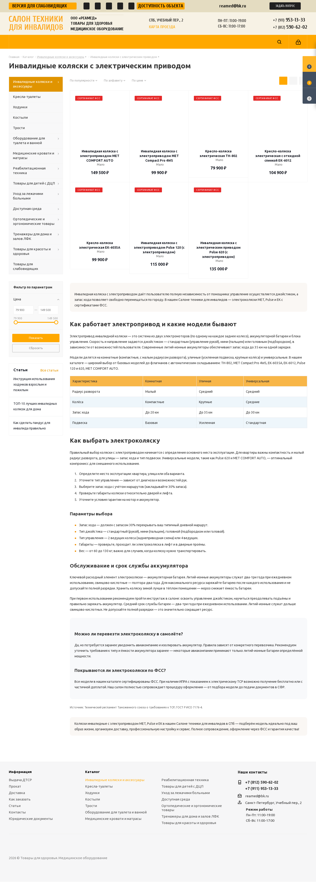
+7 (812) (290, 27)
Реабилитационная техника (185, 780)
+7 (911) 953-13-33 (261, 788)
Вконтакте (168, 858)
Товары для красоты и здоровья (188, 823)
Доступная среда (175, 799)
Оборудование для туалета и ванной (116, 812)
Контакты (17, 812)
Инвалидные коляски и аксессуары (114, 780)
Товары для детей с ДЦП (182, 786)
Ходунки (92, 793)
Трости (91, 806)
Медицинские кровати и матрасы (113, 819)
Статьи (15, 806)
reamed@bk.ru (232, 6)
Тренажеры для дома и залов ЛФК (190, 816)
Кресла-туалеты (99, 786)
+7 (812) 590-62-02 (261, 782)
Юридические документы (31, 819)
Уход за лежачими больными (185, 793)
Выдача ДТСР (20, 780)
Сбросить (36, 348)
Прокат (15, 786)
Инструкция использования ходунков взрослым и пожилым (34, 384)
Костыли (92, 799)
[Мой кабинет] (298, 42)
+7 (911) (289, 20)
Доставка (17, 793)
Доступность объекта (160, 6)
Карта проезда (162, 26)
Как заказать (20, 799)
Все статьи (49, 370)
